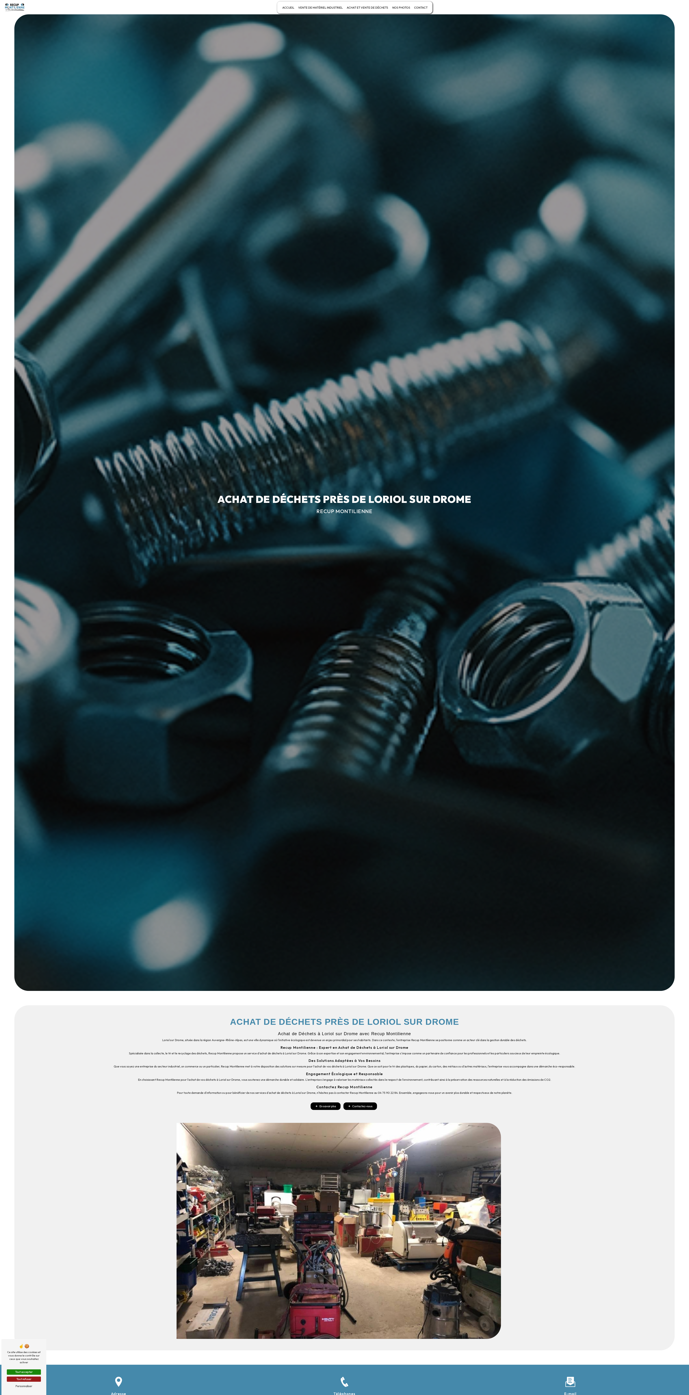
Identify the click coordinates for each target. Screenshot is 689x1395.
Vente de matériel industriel (320, 7)
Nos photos (401, 7)
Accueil (288, 7)
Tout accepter (24, 1372)
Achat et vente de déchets (367, 7)
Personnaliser (23, 1386)
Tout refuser (23, 1379)
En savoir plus (327, 1106)
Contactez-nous (362, 1106)
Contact (421, 7)
